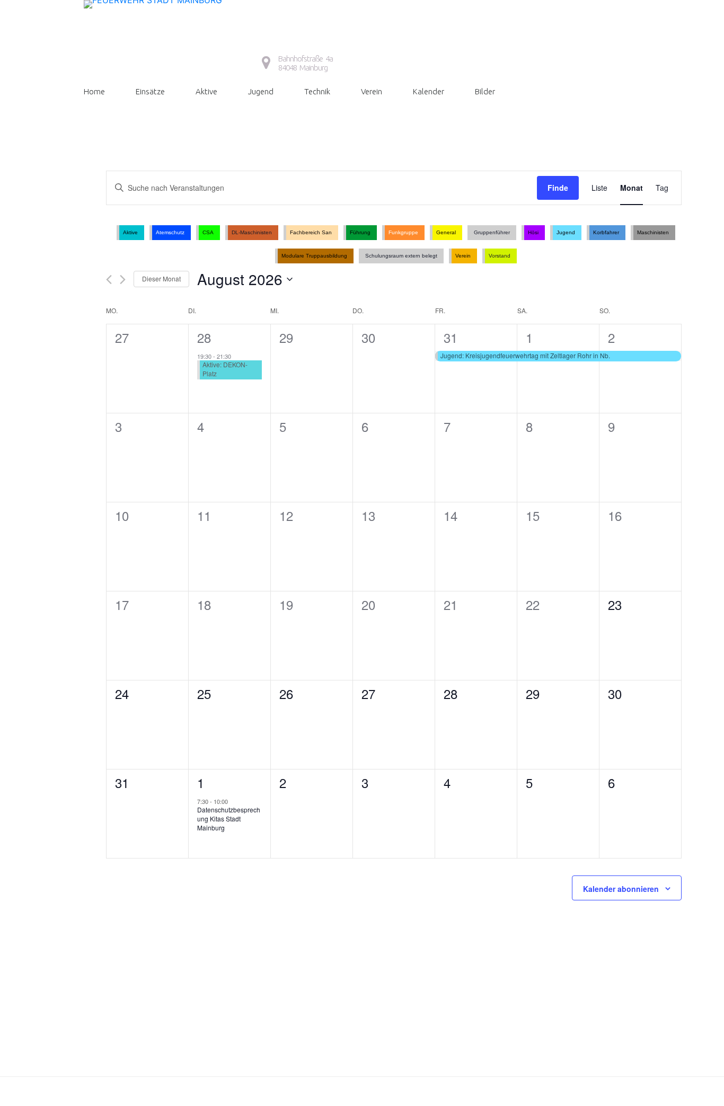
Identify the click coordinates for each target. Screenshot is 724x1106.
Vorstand (499, 256)
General (446, 232)
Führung (360, 232)
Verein (371, 91)
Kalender (428, 91)
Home (94, 91)
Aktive (206, 91)
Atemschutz (170, 232)
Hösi (533, 232)
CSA (208, 232)
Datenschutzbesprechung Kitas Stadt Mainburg (228, 818)
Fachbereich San (311, 232)
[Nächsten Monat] (123, 280)
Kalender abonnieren (621, 888)
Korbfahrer (606, 232)
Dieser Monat (161, 278)
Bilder (485, 91)
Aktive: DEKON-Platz (225, 369)
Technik (317, 91)
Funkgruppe (403, 232)
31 (450, 337)
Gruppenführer (492, 232)
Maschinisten (653, 232)
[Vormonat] (109, 280)
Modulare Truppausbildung (314, 256)
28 (204, 337)
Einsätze (150, 91)
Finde (558, 187)
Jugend (260, 91)
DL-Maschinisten (252, 232)
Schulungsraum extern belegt (401, 256)
